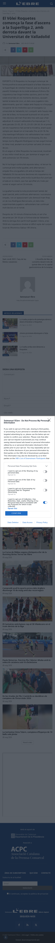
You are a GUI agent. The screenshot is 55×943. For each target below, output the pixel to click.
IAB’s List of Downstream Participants (30, 458)
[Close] (50, 420)
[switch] (45, 471)
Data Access (27, 522)
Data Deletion (13, 522)
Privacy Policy (42, 522)
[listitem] (27, 466)
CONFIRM (16, 513)
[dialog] (27, 471)
